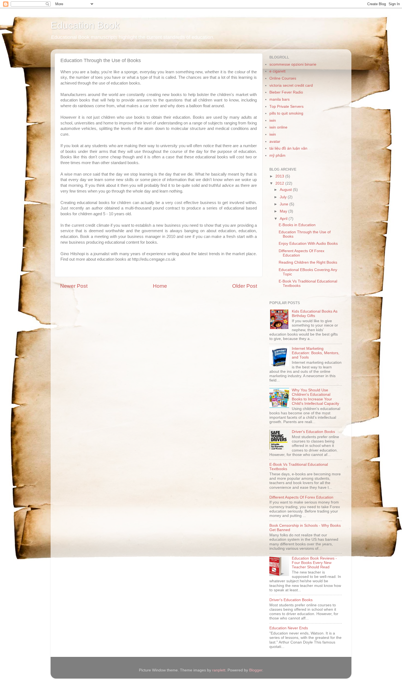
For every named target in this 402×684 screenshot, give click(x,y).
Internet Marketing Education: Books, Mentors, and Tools (315, 353)
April (284, 219)
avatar (274, 141)
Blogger (255, 670)
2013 (280, 176)
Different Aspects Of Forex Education (301, 497)
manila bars (279, 99)
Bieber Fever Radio (286, 92)
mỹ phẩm (277, 155)
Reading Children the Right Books (308, 262)
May (284, 211)
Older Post (244, 286)
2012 (280, 183)
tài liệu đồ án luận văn (288, 148)
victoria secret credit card (291, 85)
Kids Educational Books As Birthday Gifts (314, 313)
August (286, 190)
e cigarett (277, 71)
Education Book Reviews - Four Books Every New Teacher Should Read (314, 562)
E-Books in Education (297, 225)
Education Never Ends (288, 628)
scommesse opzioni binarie (292, 64)
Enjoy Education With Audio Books (308, 243)
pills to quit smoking (286, 113)
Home (160, 286)
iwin (272, 120)
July (284, 197)
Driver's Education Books (313, 432)
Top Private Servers (286, 106)
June (284, 204)
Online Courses (282, 78)
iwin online (278, 127)
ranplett (218, 670)
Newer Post (74, 286)
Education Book (85, 25)
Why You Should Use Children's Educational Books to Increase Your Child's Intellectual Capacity (315, 397)
